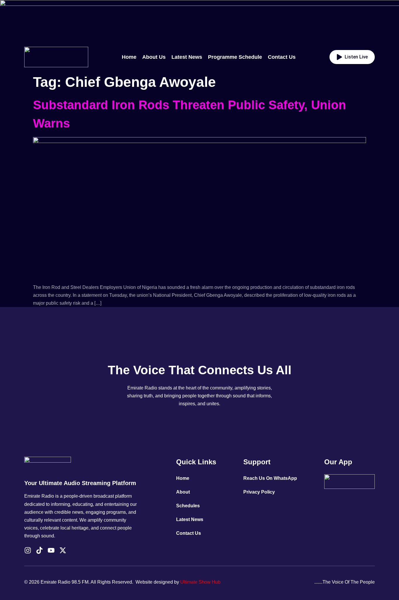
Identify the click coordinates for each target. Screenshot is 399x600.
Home (129, 57)
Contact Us (282, 57)
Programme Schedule (235, 57)
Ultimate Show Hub (200, 582)
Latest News (186, 57)
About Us (154, 57)
